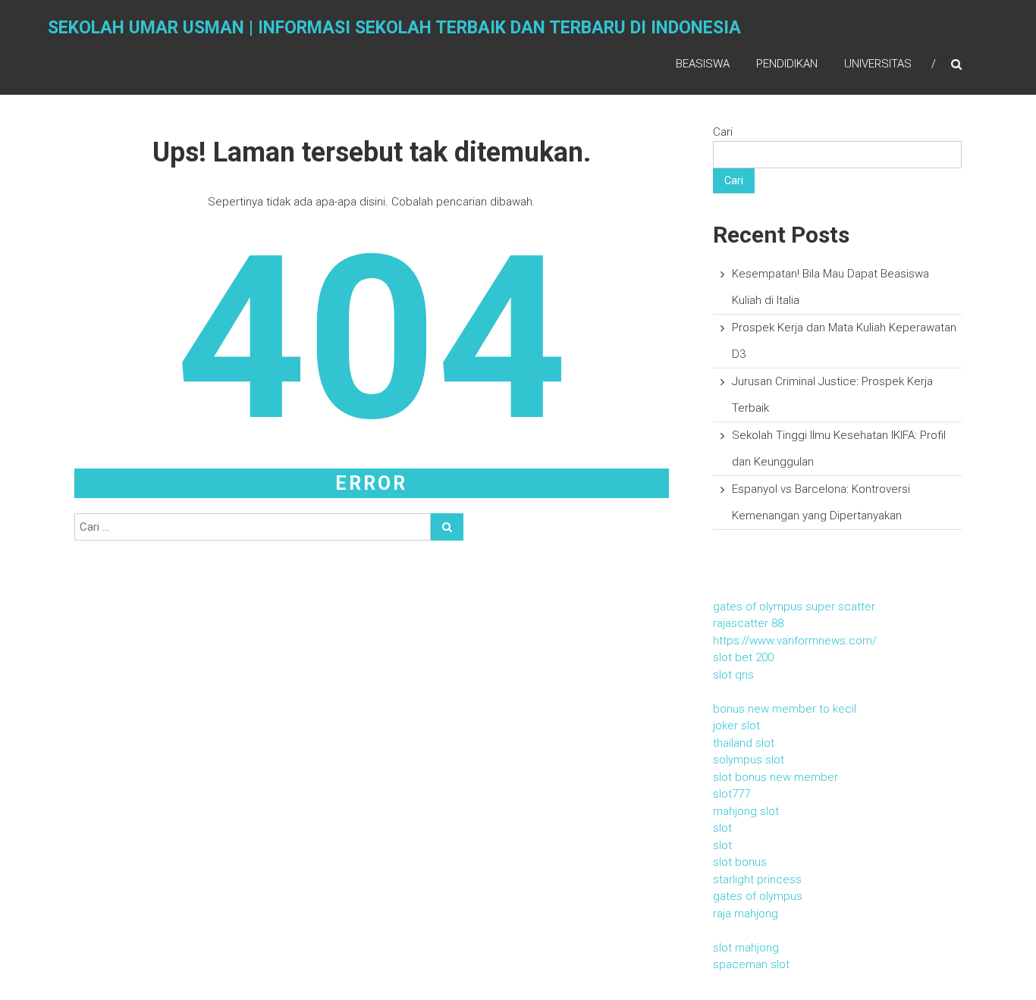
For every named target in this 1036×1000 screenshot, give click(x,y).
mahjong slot (746, 811)
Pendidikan (787, 64)
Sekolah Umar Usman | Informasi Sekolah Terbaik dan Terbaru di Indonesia (394, 27)
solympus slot (748, 759)
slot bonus (740, 862)
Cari (723, 132)
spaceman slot (751, 964)
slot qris (733, 675)
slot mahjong (746, 948)
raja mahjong (745, 913)
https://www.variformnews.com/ (795, 640)
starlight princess (757, 879)
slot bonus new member (775, 777)
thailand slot (743, 743)
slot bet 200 (743, 657)
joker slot (736, 725)
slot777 (731, 794)
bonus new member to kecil (784, 709)
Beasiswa (703, 64)
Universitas (878, 64)
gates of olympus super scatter (794, 606)
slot (722, 828)
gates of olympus (757, 896)
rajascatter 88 (748, 623)
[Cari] (447, 527)
